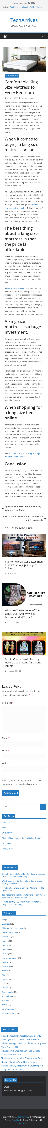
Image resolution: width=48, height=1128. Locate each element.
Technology (7, 996)
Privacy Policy (7, 849)
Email (5, 750)
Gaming (5, 945)
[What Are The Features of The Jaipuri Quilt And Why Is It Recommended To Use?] (24, 584)
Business (6, 924)
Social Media (7, 992)
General (5, 949)
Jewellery (6, 966)
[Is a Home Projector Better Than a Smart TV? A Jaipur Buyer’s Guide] (24, 536)
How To (5, 962)
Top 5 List (6, 1000)
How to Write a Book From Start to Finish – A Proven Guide (23, 518)
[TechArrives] (5, 36)
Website (6, 763)
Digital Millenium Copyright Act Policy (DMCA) (21, 838)
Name (6, 738)
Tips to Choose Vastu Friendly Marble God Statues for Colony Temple (23, 662)
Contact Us (6, 822)
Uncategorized (8, 1009)
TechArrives (24, 19)
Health (5, 953)
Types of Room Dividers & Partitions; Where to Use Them (23, 508)
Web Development (10, 1013)
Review (5, 987)
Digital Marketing (9, 932)
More (4, 975)
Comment (7, 702)
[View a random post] (43, 36)
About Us (6, 827)
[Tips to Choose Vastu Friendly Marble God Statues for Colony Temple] (24, 633)
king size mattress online (17, 288)
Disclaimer (6, 843)
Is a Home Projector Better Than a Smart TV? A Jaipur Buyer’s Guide (24, 565)
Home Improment (12, 76)
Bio (3, 919)
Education (6, 936)
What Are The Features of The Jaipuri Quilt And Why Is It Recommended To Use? (22, 614)
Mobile (5, 970)
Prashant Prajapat (27, 98)
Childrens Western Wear (12, 928)
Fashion (5, 941)
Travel (4, 1005)
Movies (5, 979)
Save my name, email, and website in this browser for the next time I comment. (21, 782)
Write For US (7, 833)
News (4, 983)
